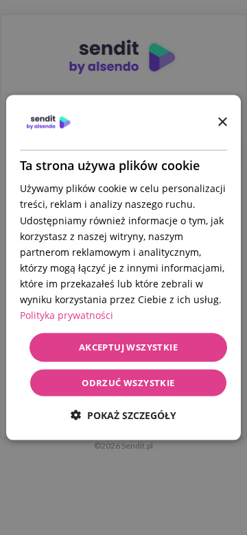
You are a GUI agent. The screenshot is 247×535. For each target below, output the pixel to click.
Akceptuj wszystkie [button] (128, 347)
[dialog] (123, 267)
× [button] (222, 122)
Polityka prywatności (66, 315)
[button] (123, 415)
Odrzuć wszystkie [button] (128, 382)
